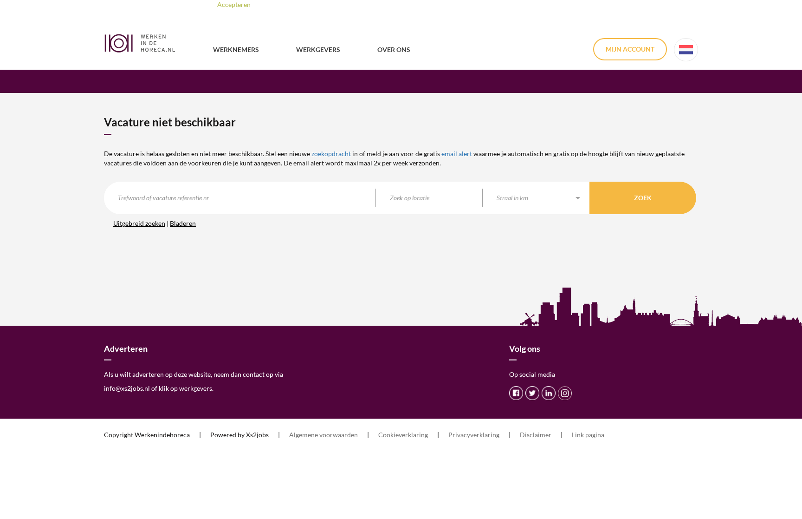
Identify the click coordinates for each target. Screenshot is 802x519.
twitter (532, 393)
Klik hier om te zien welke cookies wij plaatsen (355, 4)
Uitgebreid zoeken (139, 223)
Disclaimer (535, 435)
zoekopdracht (331, 154)
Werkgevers (318, 49)
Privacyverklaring (473, 435)
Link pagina (588, 435)
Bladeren (183, 223)
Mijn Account (630, 49)
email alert (456, 154)
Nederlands (686, 49)
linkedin (549, 393)
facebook (516, 393)
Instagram (565, 393)
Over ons (393, 49)
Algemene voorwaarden (323, 435)
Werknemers (236, 49)
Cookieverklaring (403, 435)
